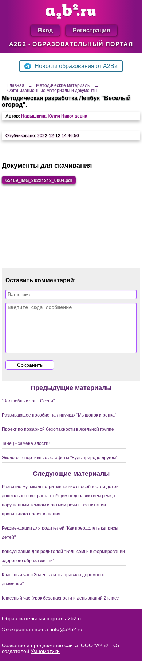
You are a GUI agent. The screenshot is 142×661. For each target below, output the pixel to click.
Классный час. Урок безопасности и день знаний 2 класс (60, 598)
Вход (45, 30)
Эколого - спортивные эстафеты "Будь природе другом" (59, 457)
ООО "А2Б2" (95, 645)
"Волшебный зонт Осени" (28, 400)
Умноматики (45, 651)
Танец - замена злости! (26, 443)
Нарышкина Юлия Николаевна (54, 116)
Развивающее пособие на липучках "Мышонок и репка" (59, 415)
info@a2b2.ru (66, 629)
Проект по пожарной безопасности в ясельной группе (58, 429)
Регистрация (91, 30)
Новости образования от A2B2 (76, 66)
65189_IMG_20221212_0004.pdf (38, 180)
